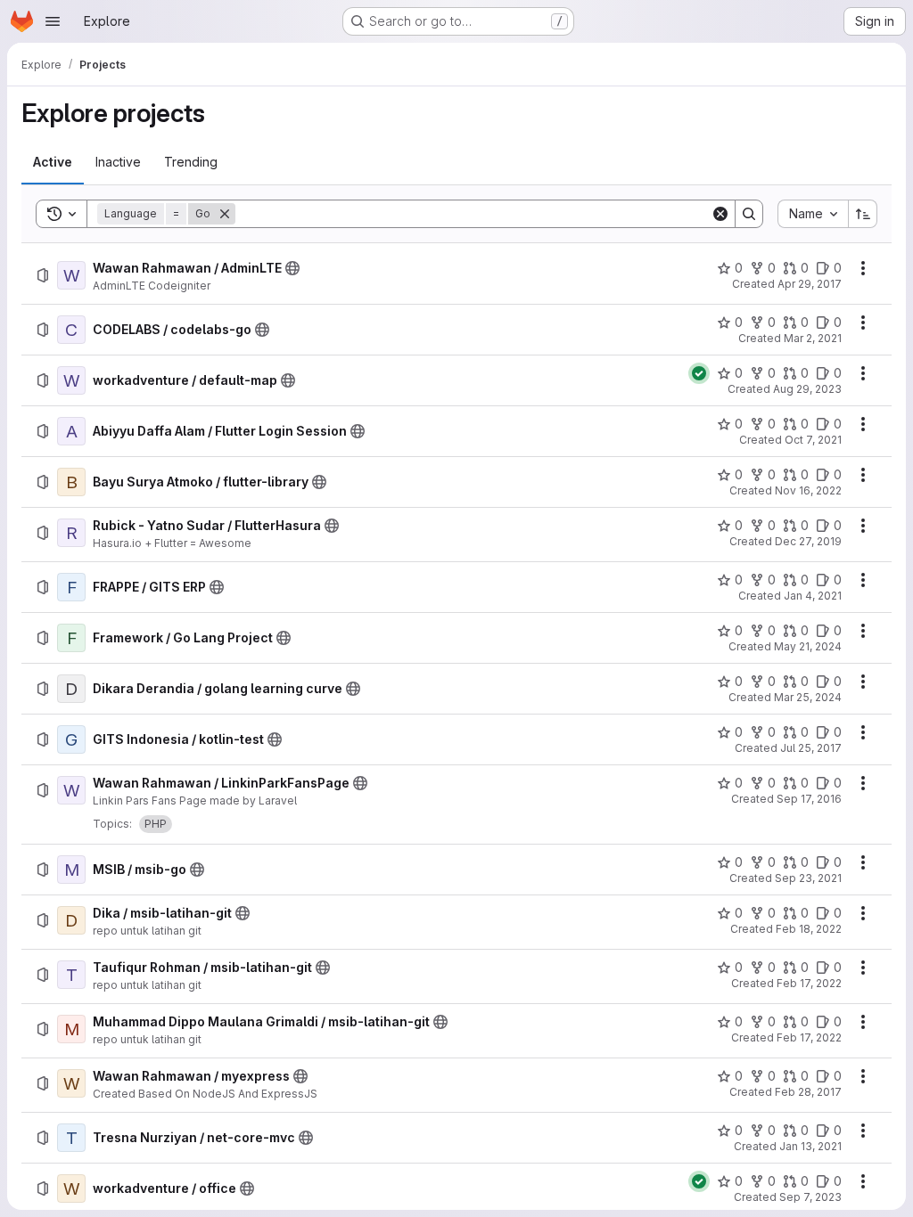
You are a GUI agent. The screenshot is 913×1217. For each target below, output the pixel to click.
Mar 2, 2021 (813, 338)
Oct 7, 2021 (813, 439)
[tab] (52, 162)
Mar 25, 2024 (808, 697)
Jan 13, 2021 (810, 1146)
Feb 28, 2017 (808, 1092)
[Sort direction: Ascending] (863, 214)
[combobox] (812, 214)
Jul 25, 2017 (811, 748)
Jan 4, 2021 (813, 595)
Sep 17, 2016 (809, 798)
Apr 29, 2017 (809, 283)
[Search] (749, 214)
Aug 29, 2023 (807, 389)
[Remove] (224, 214)
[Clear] (720, 214)
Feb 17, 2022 (809, 983)
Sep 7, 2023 (810, 1197)
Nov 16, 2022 (808, 490)
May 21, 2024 (808, 646)
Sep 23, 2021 (808, 878)
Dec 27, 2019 (808, 541)
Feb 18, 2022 (809, 928)
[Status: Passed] (699, 373)
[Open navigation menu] (52, 21)
